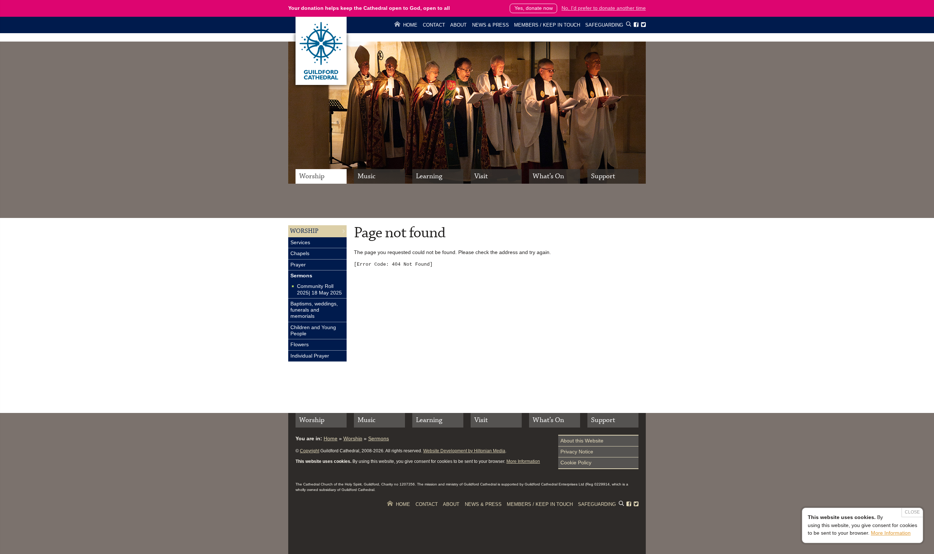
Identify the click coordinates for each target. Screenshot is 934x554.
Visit (481, 176)
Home (410, 25)
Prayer (298, 265)
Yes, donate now (533, 8)
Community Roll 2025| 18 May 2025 (319, 289)
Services (300, 242)
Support (603, 176)
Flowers (299, 344)
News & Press (490, 25)
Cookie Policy (575, 462)
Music (366, 176)
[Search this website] (628, 25)
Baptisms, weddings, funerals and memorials (314, 310)
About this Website (581, 441)
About (458, 25)
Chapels (299, 253)
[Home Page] (321, 83)
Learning (429, 176)
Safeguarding (604, 25)
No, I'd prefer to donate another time (603, 8)
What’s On (548, 176)
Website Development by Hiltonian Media (464, 451)
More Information (523, 461)
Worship (311, 176)
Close (912, 512)
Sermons (301, 275)
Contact (434, 25)
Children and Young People (313, 330)
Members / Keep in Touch (547, 25)
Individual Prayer (309, 356)
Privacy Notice (576, 451)
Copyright (309, 451)
